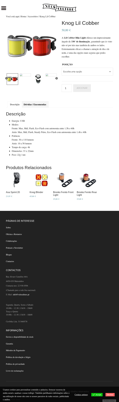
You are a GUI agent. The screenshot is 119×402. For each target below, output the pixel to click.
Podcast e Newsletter (14, 247)
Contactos (10, 261)
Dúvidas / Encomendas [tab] (35, 104)
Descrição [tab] (15, 104)
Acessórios (33, 16)
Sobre (8, 227)
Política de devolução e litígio (18, 357)
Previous (6, 78)
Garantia (9, 343)
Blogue (9, 254)
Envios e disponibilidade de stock (19, 336)
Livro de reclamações (15, 370)
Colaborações (11, 241)
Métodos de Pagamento (15, 350)
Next (56, 78)
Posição (67, 64)
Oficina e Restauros (14, 234)
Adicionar (82, 88)
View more (15, 399)
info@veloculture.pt (21, 294)
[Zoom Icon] (31, 46)
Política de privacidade (15, 364)
